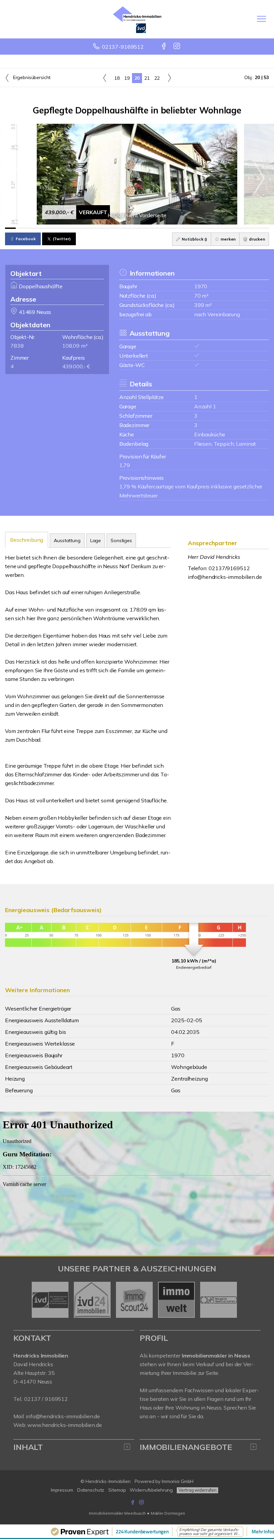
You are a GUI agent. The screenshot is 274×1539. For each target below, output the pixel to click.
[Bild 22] (232, 228)
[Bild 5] (52, 228)
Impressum (62, 1490)
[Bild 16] (168, 228)
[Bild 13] (137, 228)
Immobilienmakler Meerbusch (117, 1513)
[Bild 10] (105, 228)
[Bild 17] (179, 228)
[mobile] (261, 19)
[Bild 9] (95, 228)
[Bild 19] (200, 228)
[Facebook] (164, 46)
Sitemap (117, 1490)
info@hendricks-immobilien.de (225, 576)
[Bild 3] (31, 228)
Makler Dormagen (168, 1513)
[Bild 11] (116, 228)
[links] (105, 77)
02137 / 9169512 (46, 1399)
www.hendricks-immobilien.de (64, 1425)
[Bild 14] (147, 228)
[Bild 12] (126, 228)
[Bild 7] (73, 228)
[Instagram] (177, 46)
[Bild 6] (63, 228)
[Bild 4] (42, 228)
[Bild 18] (189, 228)
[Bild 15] (158, 228)
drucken (256, 239)
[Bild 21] (221, 228)
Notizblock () (194, 239)
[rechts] (169, 77)
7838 (16, 345)
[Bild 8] (84, 228)
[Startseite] (137, 19)
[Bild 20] (211, 228)
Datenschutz (91, 1490)
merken (228, 239)
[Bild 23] (242, 228)
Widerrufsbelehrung (151, 1490)
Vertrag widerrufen (197, 1490)
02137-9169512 (123, 46)
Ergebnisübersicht (31, 77)
